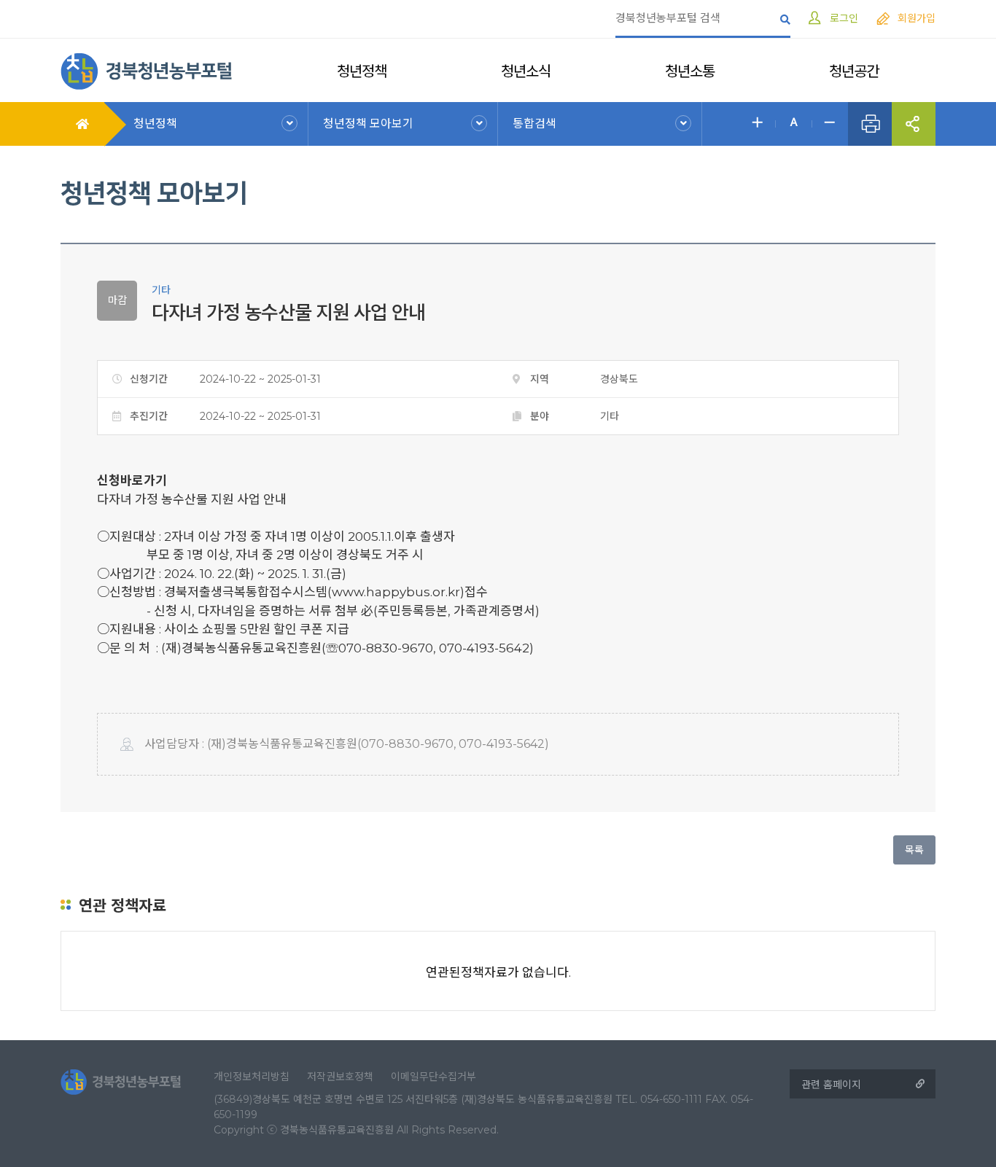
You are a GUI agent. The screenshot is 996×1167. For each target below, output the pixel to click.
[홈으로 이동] (146, 70)
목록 (914, 849)
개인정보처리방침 (251, 1076)
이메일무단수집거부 (433, 1076)
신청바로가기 (132, 480)
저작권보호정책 (340, 1076)
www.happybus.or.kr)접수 (410, 592)
